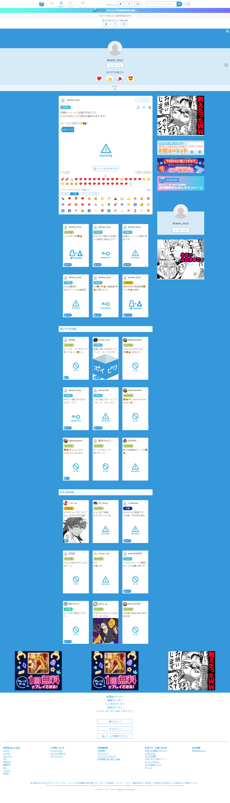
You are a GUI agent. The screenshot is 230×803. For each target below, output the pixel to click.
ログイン (116, 721)
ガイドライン (103, 753)
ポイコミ (148, 767)
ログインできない (152, 762)
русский (6, 770)
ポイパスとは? (56, 756)
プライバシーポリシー (107, 756)
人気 (74, 194)
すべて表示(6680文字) (107, 168)
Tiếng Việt (7, 756)
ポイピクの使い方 (57, 753)
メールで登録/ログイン (116, 735)
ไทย (4, 767)
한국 (5, 759)
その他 (94, 194)
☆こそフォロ (115, 65)
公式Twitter (150, 753)
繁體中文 (7, 764)
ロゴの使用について (153, 764)
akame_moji (115, 60)
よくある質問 (150, 756)
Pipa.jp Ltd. (131, 789)
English (6, 750)
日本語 (6, 773)
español (6, 753)
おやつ (84, 194)
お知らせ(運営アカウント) (156, 750)
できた (66, 107)
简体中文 (7, 762)
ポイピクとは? (56, 750)
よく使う (64, 194)
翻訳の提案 (15, 747)
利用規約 (101, 750)
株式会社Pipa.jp (199, 750)
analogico (120, 789)
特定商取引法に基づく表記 (109, 759)
